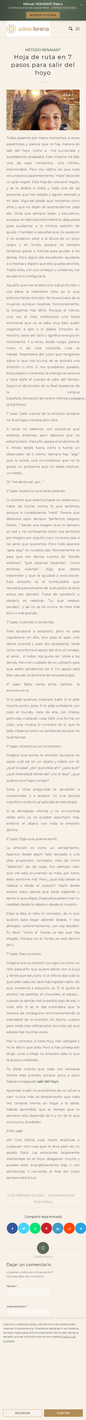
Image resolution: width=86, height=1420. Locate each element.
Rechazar (22, 1413)
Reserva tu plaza (43, 14)
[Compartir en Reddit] (69, 1228)
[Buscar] (69, 29)
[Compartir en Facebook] (12, 1228)
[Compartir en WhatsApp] (35, 1228)
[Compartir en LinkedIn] (57, 1228)
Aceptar (63, 1413)
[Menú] (77, 29)
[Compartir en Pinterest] (46, 1228)
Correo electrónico (17, 1306)
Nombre (12, 1286)
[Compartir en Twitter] (23, 1228)
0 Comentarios (61, 1195)
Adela (47, 1202)
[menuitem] (69, 29)
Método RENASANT (43, 50)
